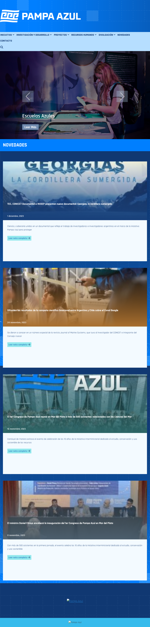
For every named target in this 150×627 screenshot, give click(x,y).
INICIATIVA (6, 35)
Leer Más (30, 127)
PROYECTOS (60, 35)
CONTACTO (6, 40)
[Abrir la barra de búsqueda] (3, 47)
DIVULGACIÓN (106, 35)
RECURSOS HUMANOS (82, 35)
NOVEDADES (123, 35)
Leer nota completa (17, 238)
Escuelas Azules (38, 116)
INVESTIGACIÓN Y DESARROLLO (32, 35)
